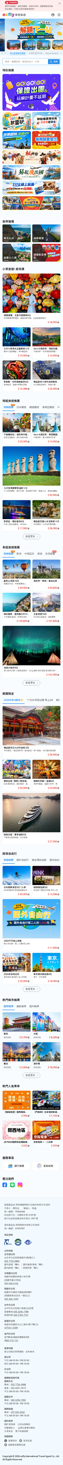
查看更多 (30, 536)
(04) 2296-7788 (20, 1312)
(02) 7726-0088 (18, 1384)
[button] (61, 53)
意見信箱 (27, 1440)
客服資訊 (12, 1440)
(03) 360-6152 (11, 1283)
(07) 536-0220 (18, 1412)
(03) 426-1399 (11, 1299)
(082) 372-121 (11, 1340)
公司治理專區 (23, 1424)
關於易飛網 (9, 1424)
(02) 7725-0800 (11, 1261)
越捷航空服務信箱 (16, 1445)
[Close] (59, 3)
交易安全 (8, 1431)
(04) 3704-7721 (20, 1315)
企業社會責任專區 (26, 1428)
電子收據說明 (21, 1431)
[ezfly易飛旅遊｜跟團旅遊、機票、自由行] (14, 15)
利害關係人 (9, 1428)
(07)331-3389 (11, 1328)
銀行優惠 (19, 1166)
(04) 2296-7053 (18, 1400)
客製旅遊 (48, 1166)
